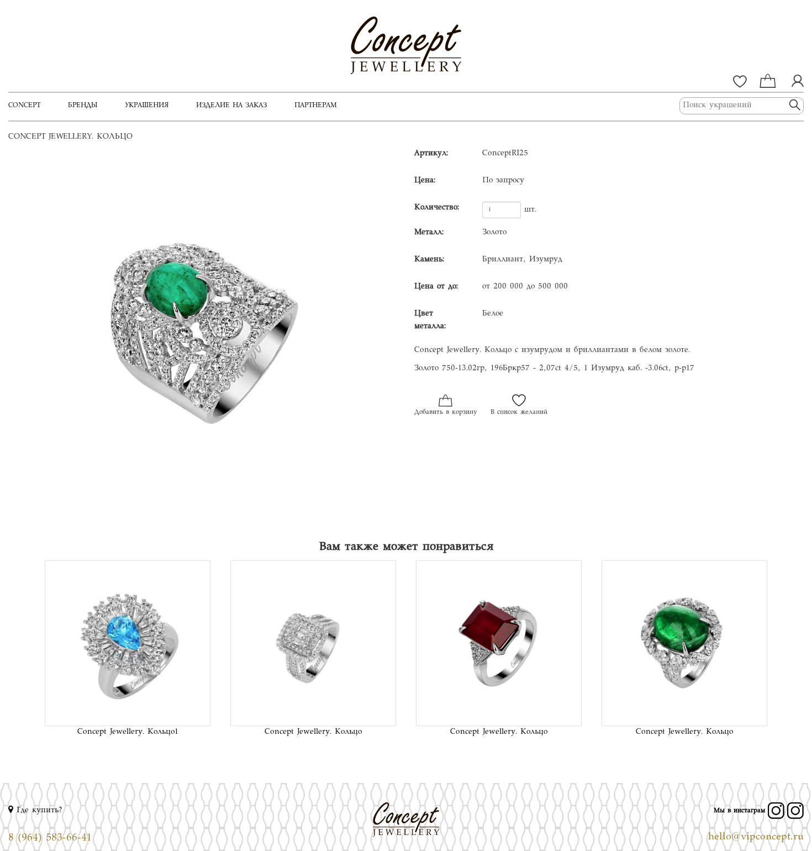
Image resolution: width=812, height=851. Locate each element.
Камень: (429, 260)
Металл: (429, 233)
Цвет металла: (430, 320)
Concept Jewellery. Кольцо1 (127, 732)
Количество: (436, 208)
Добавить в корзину (445, 412)
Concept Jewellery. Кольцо (313, 732)
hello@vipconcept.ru (756, 837)
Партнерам (315, 105)
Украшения (146, 105)
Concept (24, 105)
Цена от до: (436, 287)
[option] (203, 338)
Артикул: (431, 153)
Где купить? (37, 811)
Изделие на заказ (231, 105)
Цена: (424, 181)
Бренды (82, 105)
